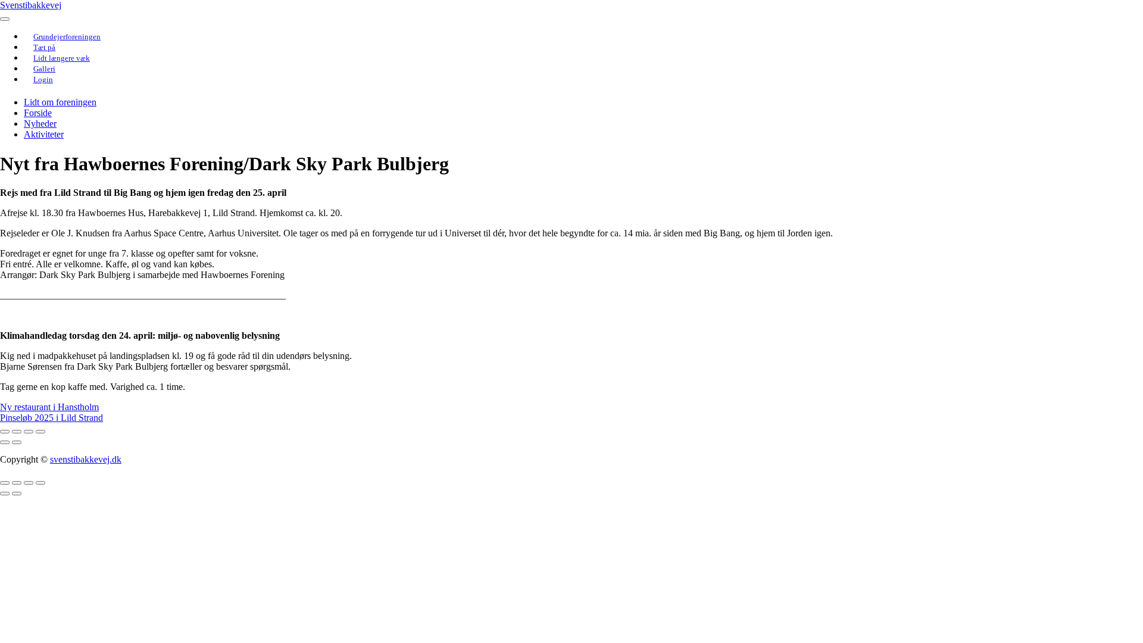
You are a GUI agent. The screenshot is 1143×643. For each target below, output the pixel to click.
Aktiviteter (44, 134)
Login (43, 79)
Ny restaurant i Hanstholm (49, 407)
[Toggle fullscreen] (28, 431)
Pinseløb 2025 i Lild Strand (51, 418)
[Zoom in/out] (40, 431)
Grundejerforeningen (67, 36)
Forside (38, 113)
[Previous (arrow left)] (5, 442)
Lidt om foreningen (60, 102)
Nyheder (40, 123)
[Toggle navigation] (5, 19)
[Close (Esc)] (5, 431)
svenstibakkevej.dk (85, 459)
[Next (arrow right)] (16, 442)
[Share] (16, 431)
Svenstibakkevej (30, 5)
